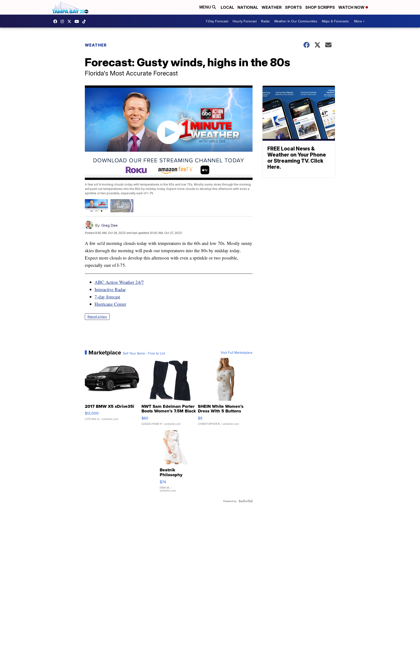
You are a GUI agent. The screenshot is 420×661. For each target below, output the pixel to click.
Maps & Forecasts (335, 21)
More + (359, 21)
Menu (205, 7)
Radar (265, 21)
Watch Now (352, 7)
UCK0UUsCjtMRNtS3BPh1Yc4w (78, 21)
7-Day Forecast (217, 21)
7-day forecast (107, 297)
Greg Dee (109, 225)
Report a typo (97, 316)
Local (227, 7)
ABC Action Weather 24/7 (119, 282)
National (247, 7)
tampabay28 (70, 21)
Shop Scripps (320, 7)
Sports (293, 7)
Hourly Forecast (245, 21)
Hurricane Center (110, 304)
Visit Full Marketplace (237, 352)
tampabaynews (56, 21)
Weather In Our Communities (295, 21)
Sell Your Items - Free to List (144, 353)
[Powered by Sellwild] (245, 501)
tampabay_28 (63, 21)
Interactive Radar (110, 289)
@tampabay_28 (85, 21)
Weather (272, 7)
